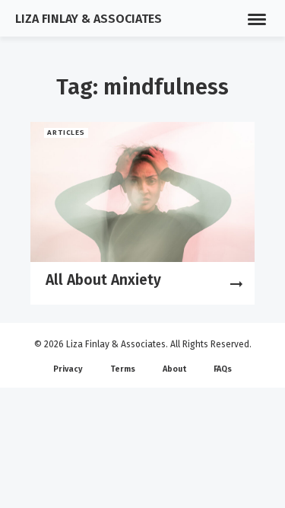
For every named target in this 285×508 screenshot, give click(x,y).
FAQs (223, 369)
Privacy (68, 369)
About (174, 369)
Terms (122, 369)
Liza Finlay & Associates (88, 18)
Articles (66, 132)
